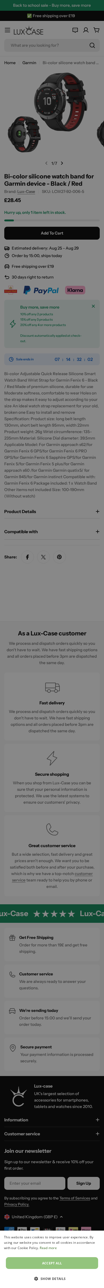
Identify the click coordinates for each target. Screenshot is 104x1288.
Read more (48, 1248)
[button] (52, 1278)
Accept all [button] (52, 1263)
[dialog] (52, 1259)
